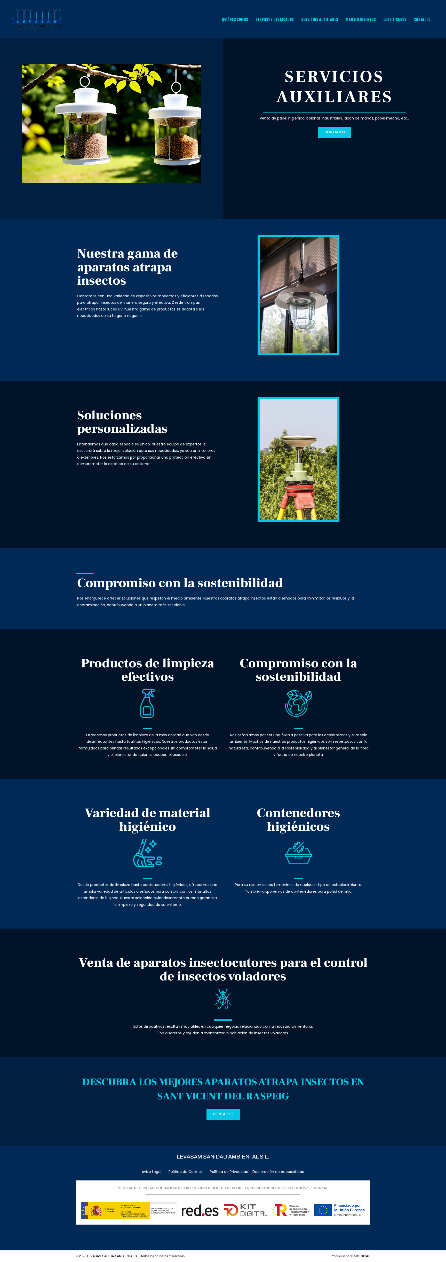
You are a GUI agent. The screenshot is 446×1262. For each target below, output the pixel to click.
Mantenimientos (361, 19)
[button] (334, 132)
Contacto (422, 19)
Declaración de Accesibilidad (278, 1171)
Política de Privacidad (229, 1171)
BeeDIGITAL (360, 1256)
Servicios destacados (275, 19)
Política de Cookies (186, 1171)
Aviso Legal (152, 1171)
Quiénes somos (235, 19)
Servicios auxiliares (319, 19)
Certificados (395, 19)
